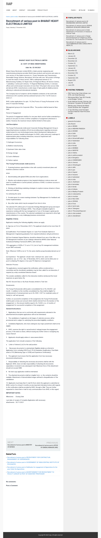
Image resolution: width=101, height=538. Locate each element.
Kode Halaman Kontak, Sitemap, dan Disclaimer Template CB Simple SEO (80, 102)
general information (74, 121)
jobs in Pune (72, 204)
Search (91, 10)
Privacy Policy (42, 10)
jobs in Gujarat (72, 136)
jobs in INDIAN (72, 126)
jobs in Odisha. (72, 153)
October (70, 63)
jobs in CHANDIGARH (75, 160)
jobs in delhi (72, 167)
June (69, 85)
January (70, 56)
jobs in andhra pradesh (75, 155)
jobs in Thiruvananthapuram (77, 211)
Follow (82, 10)
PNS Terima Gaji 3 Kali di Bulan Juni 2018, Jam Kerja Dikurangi (79, 94)
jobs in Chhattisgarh (74, 165)
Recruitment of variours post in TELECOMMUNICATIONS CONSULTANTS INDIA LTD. (79, 43)
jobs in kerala (72, 187)
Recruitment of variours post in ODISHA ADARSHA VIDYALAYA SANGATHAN (79, 26)
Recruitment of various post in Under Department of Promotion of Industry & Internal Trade (79, 31)
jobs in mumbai (73, 196)
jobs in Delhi (72, 133)
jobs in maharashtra (74, 194)
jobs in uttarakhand (74, 216)
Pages (73, 10)
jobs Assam (72, 124)
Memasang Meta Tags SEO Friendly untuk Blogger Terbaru (79, 98)
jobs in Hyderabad (73, 141)
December (71, 58)
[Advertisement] (33, 44)
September (71, 66)
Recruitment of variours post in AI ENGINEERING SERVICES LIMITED (77, 22)
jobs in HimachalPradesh (76, 138)
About (14, 10)
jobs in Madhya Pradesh (75, 191)
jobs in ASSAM (73, 131)
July (69, 83)
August (70, 80)
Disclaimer (31, 10)
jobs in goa (71, 170)
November (71, 61)
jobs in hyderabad (73, 177)
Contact (22, 10)
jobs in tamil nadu (73, 206)
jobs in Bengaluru (73, 158)
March (70, 54)
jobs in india (14, 16)
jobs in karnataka (73, 184)
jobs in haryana (73, 175)
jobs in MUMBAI (73, 148)
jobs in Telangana (73, 208)
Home (8, 10)
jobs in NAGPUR (73, 150)
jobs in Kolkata (72, 189)
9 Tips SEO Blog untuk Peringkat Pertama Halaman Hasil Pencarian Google (79, 111)
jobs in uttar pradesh (74, 213)
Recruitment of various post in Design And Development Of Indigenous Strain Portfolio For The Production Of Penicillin (79, 37)
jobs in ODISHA (73, 201)
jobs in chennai (73, 162)
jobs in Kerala (72, 145)
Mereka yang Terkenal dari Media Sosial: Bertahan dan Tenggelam (78, 106)
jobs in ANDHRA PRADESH (76, 129)
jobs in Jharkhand (73, 182)
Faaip (50, 535)
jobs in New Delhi (73, 199)
